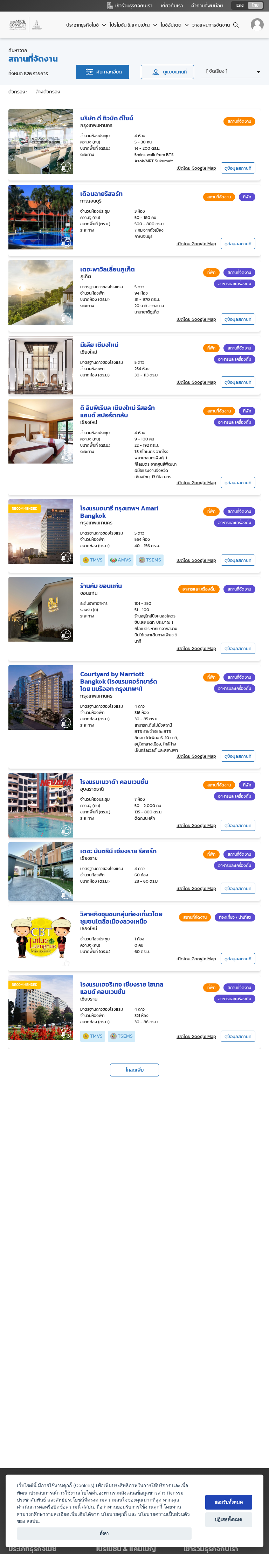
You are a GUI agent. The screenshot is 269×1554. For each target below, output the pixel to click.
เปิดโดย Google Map (196, 168)
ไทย (255, 5)
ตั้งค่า (104, 1533)
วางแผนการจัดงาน (211, 25)
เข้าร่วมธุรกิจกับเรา (211, 1549)
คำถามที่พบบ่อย (207, 5)
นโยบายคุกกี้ (114, 1514)
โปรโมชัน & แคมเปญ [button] (130, 25)
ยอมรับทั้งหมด (228, 1502)
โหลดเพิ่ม (135, 1070)
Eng (240, 5)
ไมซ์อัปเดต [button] (171, 25)
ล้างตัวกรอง (48, 92)
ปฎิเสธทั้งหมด (228, 1519)
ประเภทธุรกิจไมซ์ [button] (83, 25)
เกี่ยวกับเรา (172, 5)
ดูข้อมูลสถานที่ (238, 168)
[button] (222, 1549)
